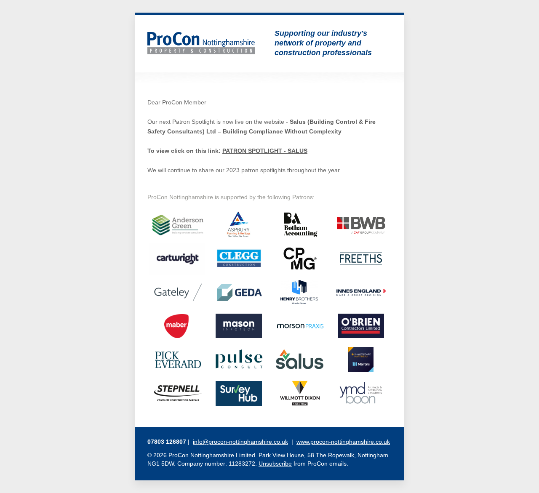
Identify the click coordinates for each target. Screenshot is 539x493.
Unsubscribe (275, 463)
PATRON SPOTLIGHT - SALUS (264, 150)
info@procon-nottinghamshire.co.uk (240, 441)
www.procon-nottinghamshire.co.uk (343, 441)
